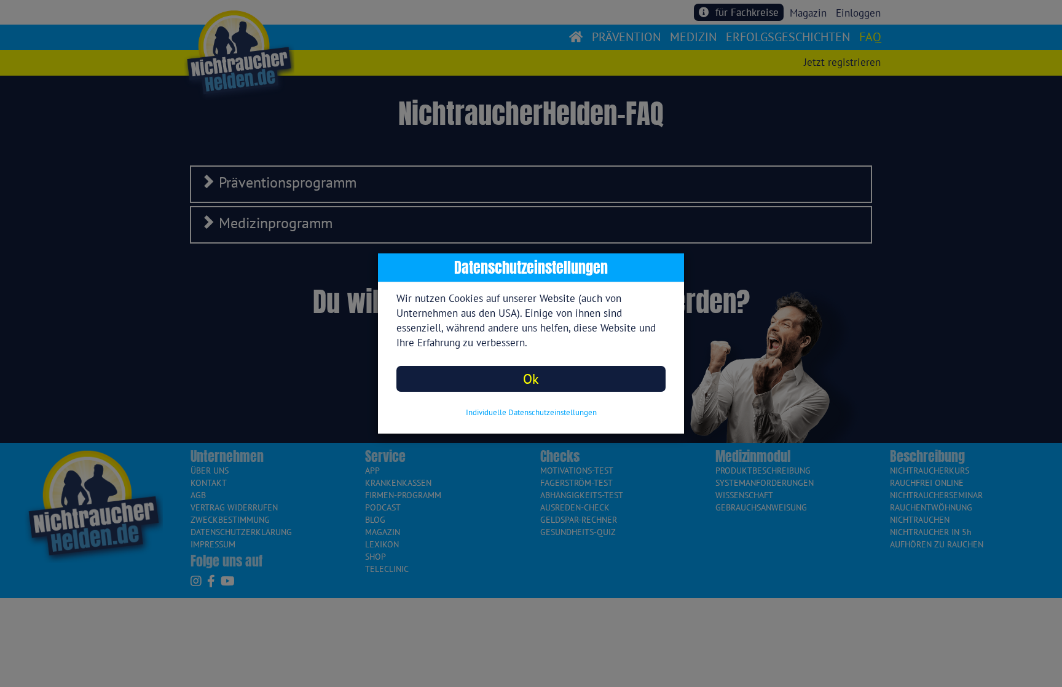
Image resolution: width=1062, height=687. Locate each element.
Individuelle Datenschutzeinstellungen (531, 412)
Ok (531, 378)
